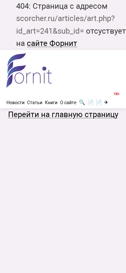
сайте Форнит (52, 43)
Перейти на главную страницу (63, 114)
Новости (15, 102)
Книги (51, 102)
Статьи (34, 102)
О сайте (68, 102)
